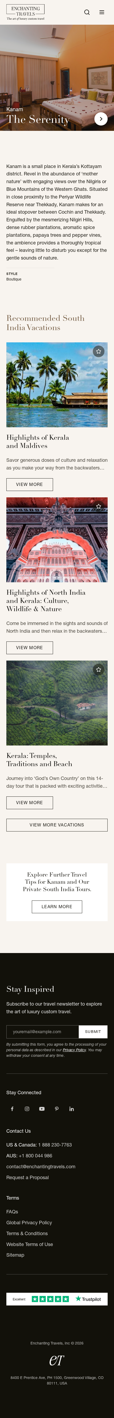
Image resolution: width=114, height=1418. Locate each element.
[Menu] (102, 12)
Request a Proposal (27, 1177)
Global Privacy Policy (29, 1222)
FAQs (12, 1212)
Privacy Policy (74, 1050)
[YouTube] (42, 1109)
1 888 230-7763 (55, 1145)
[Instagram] (27, 1109)
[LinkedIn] (71, 1109)
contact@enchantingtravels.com (40, 1166)
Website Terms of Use (29, 1244)
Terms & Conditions (27, 1233)
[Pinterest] (57, 1109)
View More (29, 484)
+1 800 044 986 (35, 1156)
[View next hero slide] (101, 119)
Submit (93, 1031)
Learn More (57, 906)
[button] (98, 351)
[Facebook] (12, 1109)
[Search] (87, 12)
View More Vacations (57, 824)
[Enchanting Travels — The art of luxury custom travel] (25, 12)
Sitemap (15, 1255)
